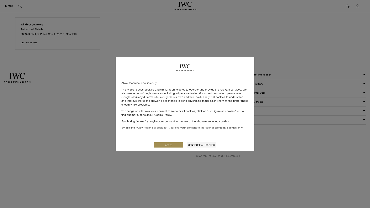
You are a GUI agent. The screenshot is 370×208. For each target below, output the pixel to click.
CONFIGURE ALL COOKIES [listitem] (201, 145)
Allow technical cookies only (139, 83)
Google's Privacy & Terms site (140, 97)
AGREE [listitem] (168, 145)
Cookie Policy (162, 114)
